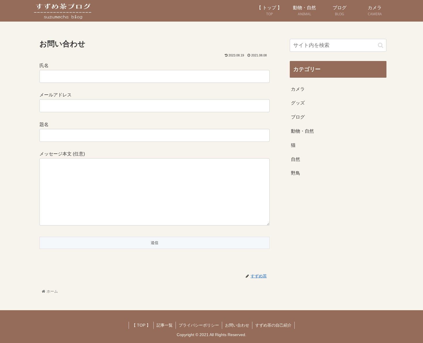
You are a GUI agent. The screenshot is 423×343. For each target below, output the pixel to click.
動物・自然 (302, 131)
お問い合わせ (237, 325)
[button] (381, 45)
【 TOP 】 (141, 325)
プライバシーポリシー (199, 325)
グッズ (298, 102)
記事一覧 (165, 325)
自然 (295, 159)
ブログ (298, 117)
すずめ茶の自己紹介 (273, 325)
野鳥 (295, 173)
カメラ (298, 89)
